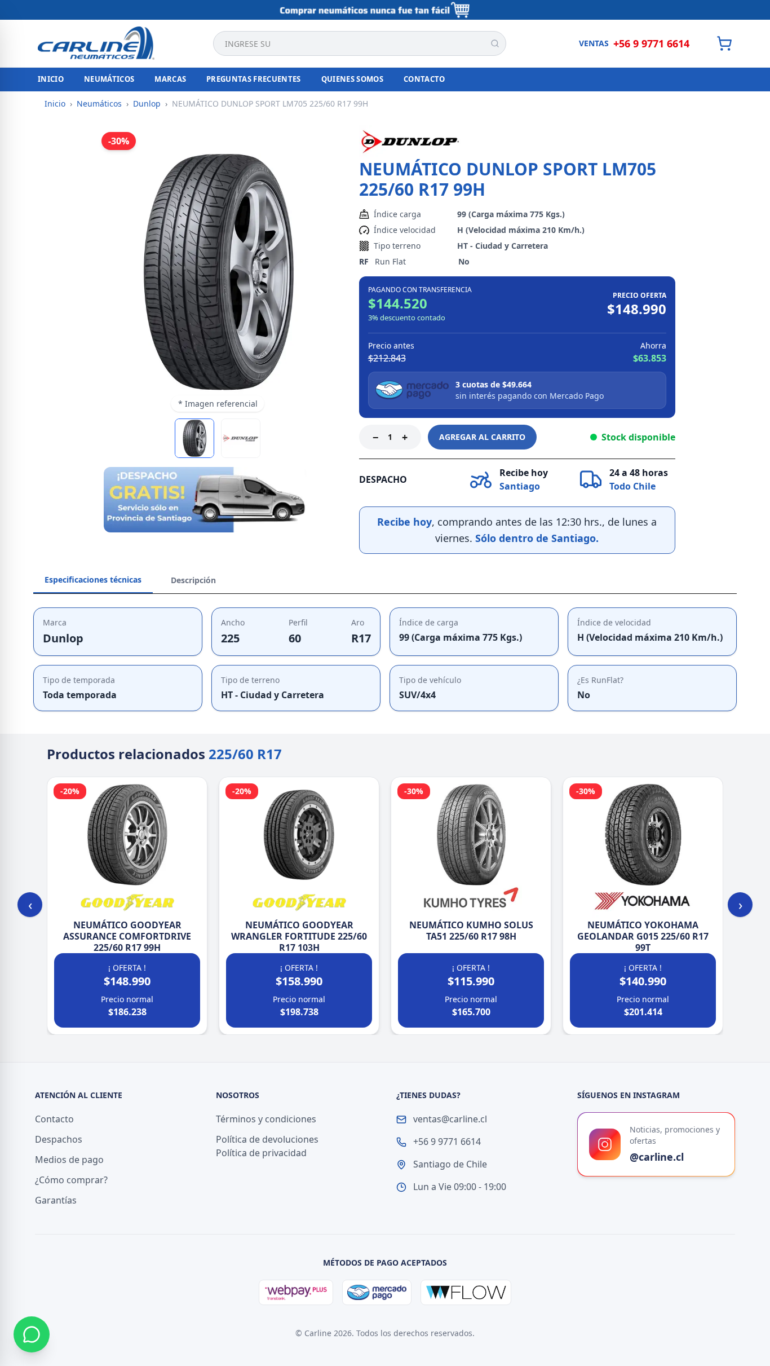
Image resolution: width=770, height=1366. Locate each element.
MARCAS (170, 79)
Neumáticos (99, 103)
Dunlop (147, 103)
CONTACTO (424, 79)
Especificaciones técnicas (93, 579)
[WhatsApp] (32, 1334)
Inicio (55, 103)
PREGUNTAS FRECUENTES (253, 79)
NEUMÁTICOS (109, 79)
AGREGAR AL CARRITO (482, 436)
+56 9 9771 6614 (651, 43)
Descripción (193, 580)
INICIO (51, 79)
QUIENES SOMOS (352, 79)
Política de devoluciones (267, 1139)
